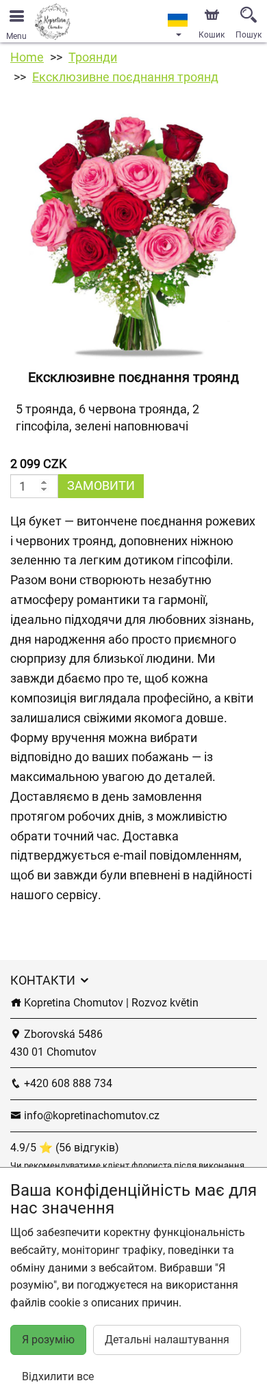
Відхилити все (58, 1376)
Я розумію (48, 1339)
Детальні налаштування (167, 1339)
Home (27, 57)
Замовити (101, 485)
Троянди (92, 57)
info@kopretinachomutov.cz (90, 1115)
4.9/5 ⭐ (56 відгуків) (64, 1147)
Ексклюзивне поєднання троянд (125, 77)
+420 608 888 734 (66, 1083)
